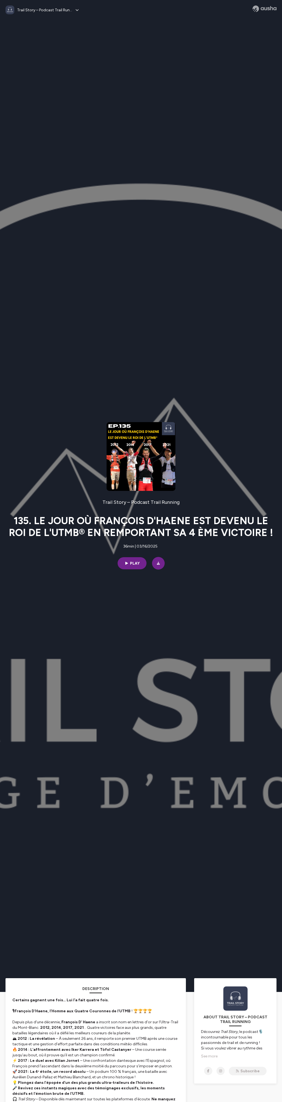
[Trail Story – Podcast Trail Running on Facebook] (208, 1071)
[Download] (158, 563)
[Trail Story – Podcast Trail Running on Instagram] (220, 1071)
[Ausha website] (264, 9)
